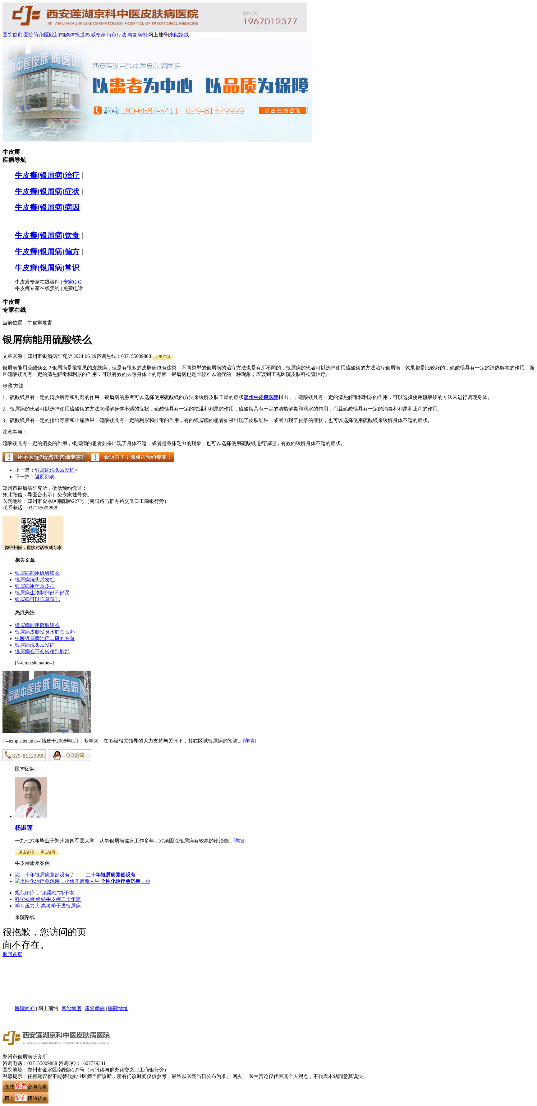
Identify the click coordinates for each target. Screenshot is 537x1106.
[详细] (239, 840)
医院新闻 (54, 34)
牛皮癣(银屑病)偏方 (47, 251)
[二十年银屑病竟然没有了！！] (50, 874)
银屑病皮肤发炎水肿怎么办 (45, 632)
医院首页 (12, 34)
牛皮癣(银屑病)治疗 (47, 175)
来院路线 (179, 34)
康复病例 (137, 34)
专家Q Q (72, 281)
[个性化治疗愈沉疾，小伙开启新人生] (57, 881)
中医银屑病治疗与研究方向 (45, 638)
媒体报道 (75, 34)
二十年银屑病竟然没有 (110, 874)
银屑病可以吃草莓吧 (37, 599)
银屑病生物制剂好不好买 (42, 592)
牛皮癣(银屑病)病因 (47, 207)
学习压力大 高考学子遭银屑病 (48, 905)
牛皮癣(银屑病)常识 (47, 268)
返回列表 (45, 476)
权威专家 (96, 34)
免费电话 (73, 288)
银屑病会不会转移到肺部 (42, 651)
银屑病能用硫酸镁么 (37, 573)
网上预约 (48, 1008)
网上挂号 (158, 34)
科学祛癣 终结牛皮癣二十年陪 (48, 899)
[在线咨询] (162, 356)
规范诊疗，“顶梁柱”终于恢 (44, 892)
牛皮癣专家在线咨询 (37, 281)
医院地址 (118, 1008)
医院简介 (33, 34)
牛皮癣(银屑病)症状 (47, 191)
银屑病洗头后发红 (55, 470)
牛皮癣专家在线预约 (37, 288)
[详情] (249, 740)
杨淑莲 (24, 827)
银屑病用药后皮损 (35, 586)
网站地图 (71, 1008)
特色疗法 (116, 34)
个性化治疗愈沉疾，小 (124, 881)
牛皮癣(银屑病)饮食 (47, 235)
